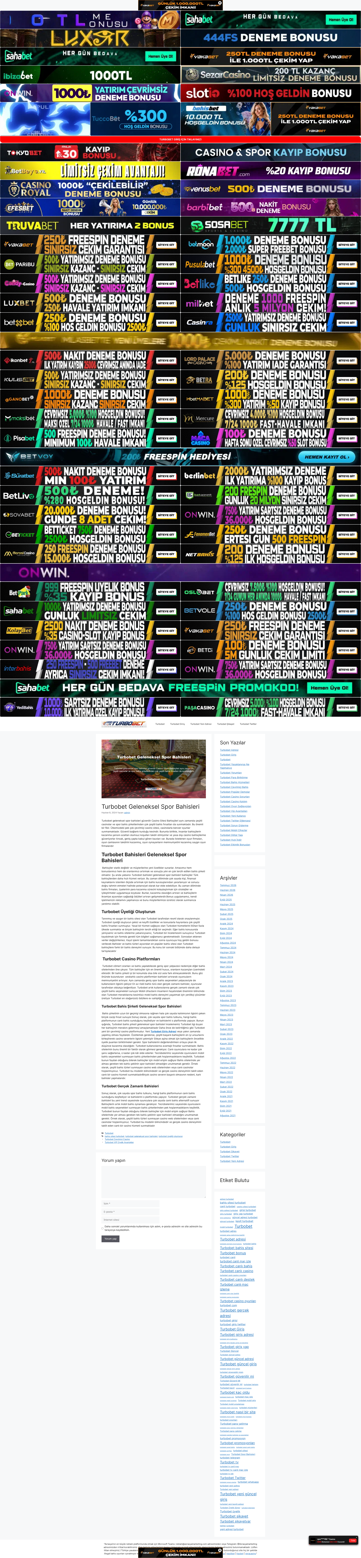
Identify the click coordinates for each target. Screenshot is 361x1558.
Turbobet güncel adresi (237, 1359)
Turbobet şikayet (234, 1516)
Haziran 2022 (227, 1067)
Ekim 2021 (226, 1106)
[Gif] (180, 341)
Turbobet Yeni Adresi (201, 724)
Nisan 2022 (226, 1077)
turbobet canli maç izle (235, 1261)
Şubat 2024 (226, 971)
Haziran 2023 (227, 1010)
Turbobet (160, 724)
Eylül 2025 (226, 899)
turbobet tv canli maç (229, 1466)
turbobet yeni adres (230, 1485)
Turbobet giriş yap (234, 1347)
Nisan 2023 (226, 1019)
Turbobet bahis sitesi (236, 1248)
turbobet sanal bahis (227, 1447)
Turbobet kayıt (227, 1388)
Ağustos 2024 (228, 942)
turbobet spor (225, 1454)
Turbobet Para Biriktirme (234, 777)
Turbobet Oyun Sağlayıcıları (235, 806)
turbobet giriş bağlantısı (228, 1339)
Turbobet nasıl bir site (238, 1412)
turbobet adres (228, 1231)
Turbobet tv (229, 1462)
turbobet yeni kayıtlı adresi (232, 1504)
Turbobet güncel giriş (238, 1364)
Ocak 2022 (226, 1091)
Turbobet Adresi (229, 750)
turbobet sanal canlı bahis (245, 1447)
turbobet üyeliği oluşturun (171, 1136)
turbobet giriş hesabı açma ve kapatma (234, 1343)
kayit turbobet (244, 1221)
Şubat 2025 (226, 914)
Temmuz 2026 (228, 885)
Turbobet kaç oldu (235, 1392)
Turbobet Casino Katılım (233, 801)
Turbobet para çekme (231, 1431)
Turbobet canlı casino (236, 1271)
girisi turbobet (247, 1210)
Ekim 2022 (226, 1048)
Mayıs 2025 (226, 909)
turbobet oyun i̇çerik (227, 1417)
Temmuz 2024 (228, 947)
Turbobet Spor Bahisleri (243, 1454)
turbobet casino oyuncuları (229, 1297)
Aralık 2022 (226, 1038)
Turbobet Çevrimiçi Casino (117, 1139)
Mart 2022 (226, 1082)
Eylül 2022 (226, 1053)
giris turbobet (226, 1214)
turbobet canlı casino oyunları (233, 1275)
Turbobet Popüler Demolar (235, 791)
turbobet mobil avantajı (228, 1401)
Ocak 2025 (226, 918)
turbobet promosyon (233, 1438)
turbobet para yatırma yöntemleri (232, 1428)
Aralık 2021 (226, 1096)
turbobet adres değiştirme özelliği (232, 1235)
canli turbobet (227, 1206)
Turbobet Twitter (248, 724)
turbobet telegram (230, 1457)
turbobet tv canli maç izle (234, 1470)
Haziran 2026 (227, 890)
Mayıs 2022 (226, 1072)
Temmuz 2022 (228, 1062)
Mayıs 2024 (226, 957)
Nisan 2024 (226, 962)
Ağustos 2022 (228, 1058)
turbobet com (228, 1305)
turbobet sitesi (240, 1450)
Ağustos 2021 (227, 1115)
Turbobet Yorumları (231, 772)
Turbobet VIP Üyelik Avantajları (119, 1142)
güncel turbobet (227, 1221)
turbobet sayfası (226, 1451)
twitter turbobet (227, 1526)
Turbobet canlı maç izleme (234, 1286)
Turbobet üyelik (230, 1511)
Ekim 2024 (226, 933)
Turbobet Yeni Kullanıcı (233, 815)
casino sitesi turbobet (246, 1206)
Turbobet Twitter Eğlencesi (235, 820)
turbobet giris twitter (233, 1324)
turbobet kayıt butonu (243, 1388)
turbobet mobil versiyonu (229, 1408)
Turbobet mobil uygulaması (232, 1404)
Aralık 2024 (226, 923)
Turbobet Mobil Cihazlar (233, 830)
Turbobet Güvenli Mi (230, 1380)
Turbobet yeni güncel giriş (238, 1497)
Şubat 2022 (226, 1086)
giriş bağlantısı (225, 1218)
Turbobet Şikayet (225, 724)
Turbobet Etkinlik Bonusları (235, 844)
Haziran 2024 (227, 952)
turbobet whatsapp (248, 1482)
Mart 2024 (226, 966)
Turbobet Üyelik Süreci (230, 1508)
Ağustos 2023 (228, 1000)
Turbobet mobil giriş (247, 1400)
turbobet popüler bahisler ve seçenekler (234, 1435)
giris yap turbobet (243, 1213)
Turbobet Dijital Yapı (231, 835)
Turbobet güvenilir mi (237, 1376)
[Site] (90, 244)
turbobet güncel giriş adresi (230, 1369)
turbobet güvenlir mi (231, 1384)
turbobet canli (227, 1257)
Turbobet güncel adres (230, 1355)
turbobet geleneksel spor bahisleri (141, 1136)
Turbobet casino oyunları (238, 1301)
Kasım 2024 (227, 928)
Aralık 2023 (226, 981)
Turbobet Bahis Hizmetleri (234, 782)
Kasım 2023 (227, 986)
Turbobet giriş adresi (237, 1334)
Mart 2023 (226, 1024)
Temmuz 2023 (228, 1005)
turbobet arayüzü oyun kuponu (231, 1244)
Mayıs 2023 (226, 1014)
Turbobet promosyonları (237, 1443)
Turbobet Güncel (229, 1351)
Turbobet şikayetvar (235, 1521)
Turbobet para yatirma (234, 1423)
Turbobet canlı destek (237, 1279)
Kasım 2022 (226, 1043)
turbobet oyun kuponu (243, 1417)
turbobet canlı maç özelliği (229, 1293)
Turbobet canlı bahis (236, 1266)
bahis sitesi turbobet (114, 1136)
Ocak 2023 (226, 1034)
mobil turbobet (226, 1227)
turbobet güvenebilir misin (231, 1372)
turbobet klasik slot (227, 1397)
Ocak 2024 (226, 976)
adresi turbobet (227, 1199)
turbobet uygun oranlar (228, 1482)
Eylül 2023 (226, 995)
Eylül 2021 (225, 1110)
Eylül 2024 (226, 938)
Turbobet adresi (233, 1239)
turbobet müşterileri (248, 1407)
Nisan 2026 (226, 894)
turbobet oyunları (228, 1420)
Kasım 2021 (226, 1101)
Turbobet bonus (233, 1253)
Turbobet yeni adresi (229, 1489)
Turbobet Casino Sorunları (235, 796)
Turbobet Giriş (177, 724)
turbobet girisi (228, 1320)
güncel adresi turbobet (244, 1217)
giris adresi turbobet (229, 1210)
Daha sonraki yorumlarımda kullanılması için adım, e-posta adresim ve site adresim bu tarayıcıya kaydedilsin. (153, 1228)
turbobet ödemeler (248, 1508)
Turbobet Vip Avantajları (233, 811)
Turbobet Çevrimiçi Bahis (234, 787)
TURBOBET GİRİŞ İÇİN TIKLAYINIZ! (180, 139)
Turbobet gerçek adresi (234, 1313)
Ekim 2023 (226, 990)
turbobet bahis (249, 1244)
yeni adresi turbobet (232, 1529)
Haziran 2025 (227, 904)
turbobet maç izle (244, 1396)
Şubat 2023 (226, 1029)
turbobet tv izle (227, 1474)
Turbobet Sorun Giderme (234, 825)
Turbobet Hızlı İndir (231, 839)
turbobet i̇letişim (251, 1384)
